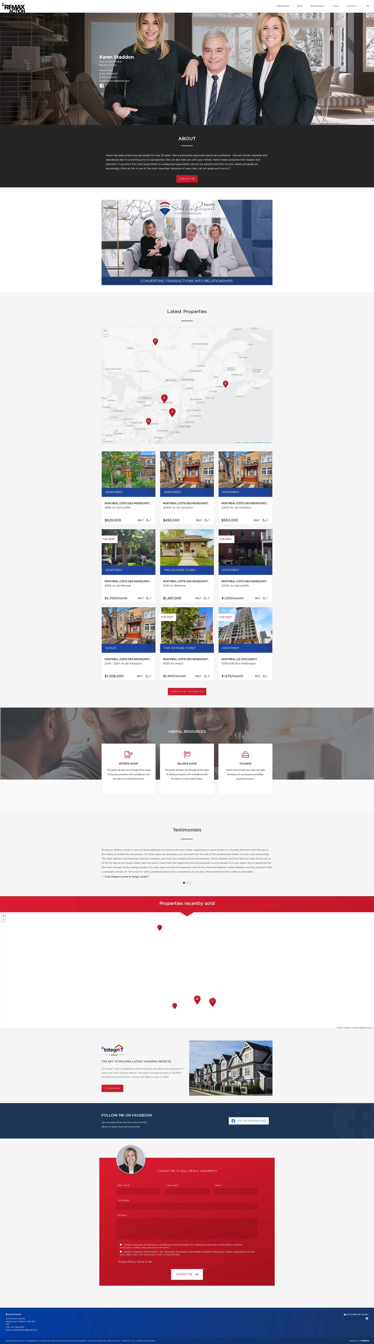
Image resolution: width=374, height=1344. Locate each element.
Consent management (145, 1341)
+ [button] (105, 330)
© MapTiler (245, 442)
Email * (218, 1185)
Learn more (112, 1088)
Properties (283, 6)
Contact (352, 6)
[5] (172, 417)
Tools (336, 6)
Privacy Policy (126, 1262)
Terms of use (144, 1262)
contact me (187, 179)
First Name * (124, 1185)
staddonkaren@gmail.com (114, 81)
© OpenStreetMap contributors (261, 442)
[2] (164, 403)
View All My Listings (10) (187, 692)
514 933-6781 (109, 77)
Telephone (123, 1201)
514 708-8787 (110, 74)
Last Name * (172, 1185)
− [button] (105, 334)
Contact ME (184, 1274)
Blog (299, 6)
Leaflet (238, 442)
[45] (197, 1004)
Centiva (364, 1341)
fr (367, 6)
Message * (123, 1215)
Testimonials (317, 6)
